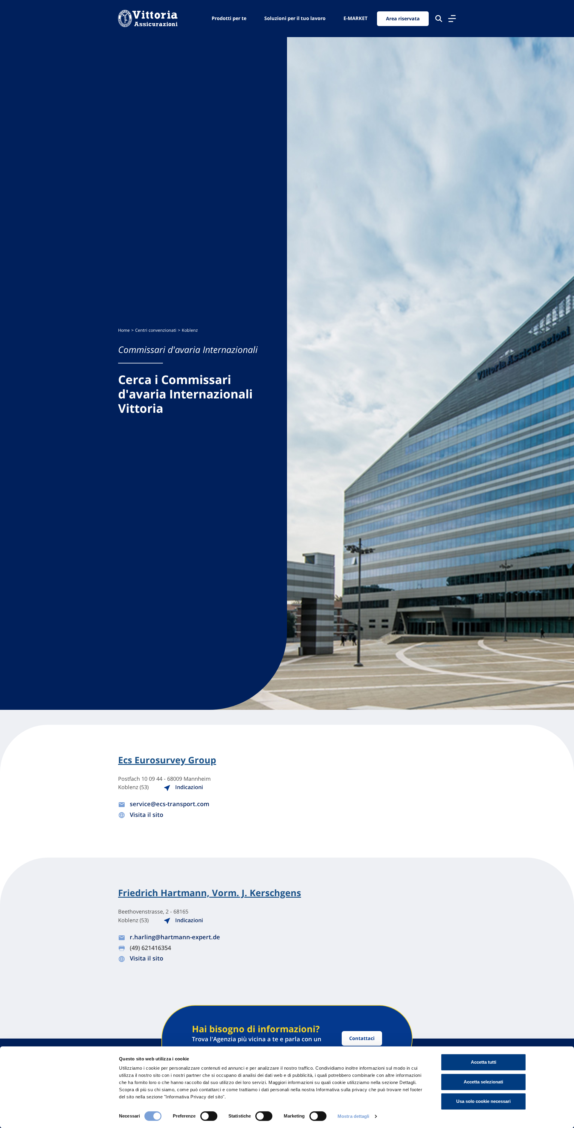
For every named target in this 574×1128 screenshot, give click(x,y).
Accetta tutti (483, 1062)
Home (124, 330)
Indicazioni (188, 787)
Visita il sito (146, 815)
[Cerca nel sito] (438, 18)
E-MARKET (355, 18)
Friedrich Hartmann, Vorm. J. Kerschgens (209, 893)
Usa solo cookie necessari (483, 1101)
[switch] (208, 1116)
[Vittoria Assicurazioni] (148, 18)
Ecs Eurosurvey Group (167, 760)
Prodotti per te (229, 18)
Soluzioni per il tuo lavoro (295, 18)
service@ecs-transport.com (169, 804)
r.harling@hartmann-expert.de (175, 937)
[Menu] (452, 18)
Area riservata (403, 18)
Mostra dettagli (354, 1116)
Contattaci (362, 1038)
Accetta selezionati (483, 1081)
